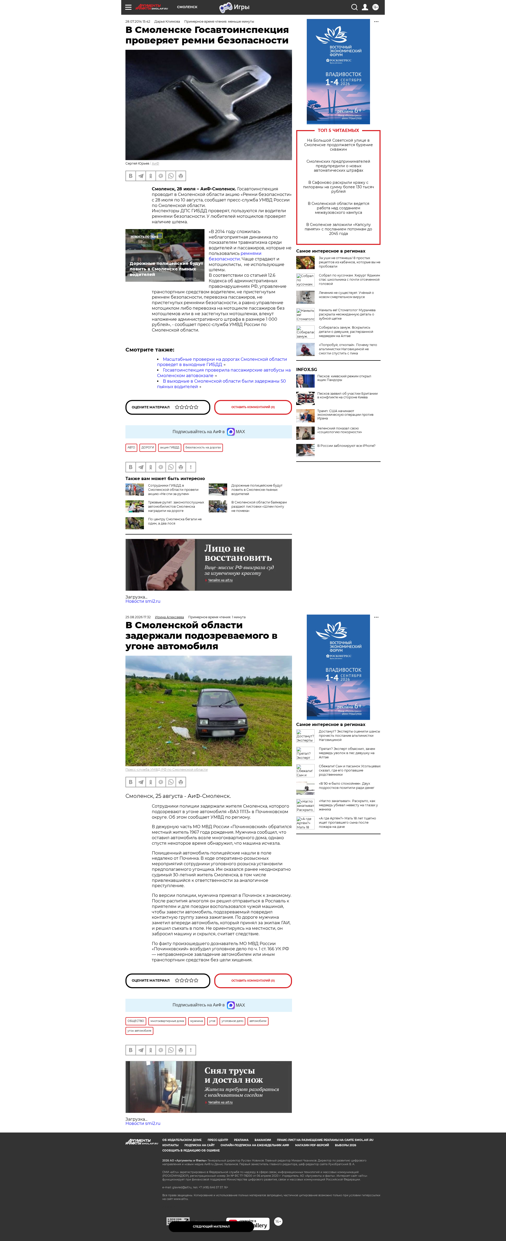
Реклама (241, 1140)
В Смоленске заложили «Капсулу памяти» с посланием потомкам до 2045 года (338, 229)
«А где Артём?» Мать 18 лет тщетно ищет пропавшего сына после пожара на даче (347, 822)
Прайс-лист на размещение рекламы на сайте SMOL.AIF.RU (325, 1140)
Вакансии (263, 1140)
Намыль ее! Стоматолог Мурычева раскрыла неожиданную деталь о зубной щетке (347, 314)
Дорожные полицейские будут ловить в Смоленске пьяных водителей (257, 489)
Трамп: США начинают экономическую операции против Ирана (345, 414)
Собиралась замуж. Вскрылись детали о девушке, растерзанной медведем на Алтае (346, 331)
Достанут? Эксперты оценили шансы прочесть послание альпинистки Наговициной (349, 735)
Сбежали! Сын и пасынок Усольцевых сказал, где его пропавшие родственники (350, 770)
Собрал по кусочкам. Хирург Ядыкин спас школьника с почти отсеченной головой (349, 279)
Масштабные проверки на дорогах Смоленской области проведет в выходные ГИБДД (222, 362)
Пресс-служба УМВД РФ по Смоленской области (166, 770)
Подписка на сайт (199, 1145)
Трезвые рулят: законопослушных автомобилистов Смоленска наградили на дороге (176, 506)
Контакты (170, 1145)
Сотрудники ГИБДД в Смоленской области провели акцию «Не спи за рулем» (173, 489)
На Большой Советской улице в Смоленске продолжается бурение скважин (338, 145)
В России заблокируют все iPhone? (346, 446)
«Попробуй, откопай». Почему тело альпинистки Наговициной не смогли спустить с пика (348, 349)
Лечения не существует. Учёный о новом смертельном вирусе (346, 295)
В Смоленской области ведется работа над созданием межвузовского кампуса (338, 208)
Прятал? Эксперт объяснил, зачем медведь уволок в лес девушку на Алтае (347, 753)
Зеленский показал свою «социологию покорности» (339, 430)
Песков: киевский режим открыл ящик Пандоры (344, 378)
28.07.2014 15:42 (137, 21)
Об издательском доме (182, 1140)
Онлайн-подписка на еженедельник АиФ (255, 1145)
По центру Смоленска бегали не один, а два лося (175, 521)
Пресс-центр (218, 1140)
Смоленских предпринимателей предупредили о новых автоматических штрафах (338, 166)
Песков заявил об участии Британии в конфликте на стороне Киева (347, 395)
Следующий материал (211, 1226)
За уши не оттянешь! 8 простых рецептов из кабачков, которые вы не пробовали (349, 262)
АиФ (155, 163)
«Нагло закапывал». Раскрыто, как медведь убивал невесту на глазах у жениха (348, 805)
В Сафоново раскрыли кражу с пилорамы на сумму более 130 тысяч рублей (338, 187)
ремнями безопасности (235, 256)
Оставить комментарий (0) (253, 407)
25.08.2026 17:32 (138, 617)
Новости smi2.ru (142, 601)
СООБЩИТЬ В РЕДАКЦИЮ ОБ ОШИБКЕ (191, 1150)
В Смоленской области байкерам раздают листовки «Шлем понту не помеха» (259, 506)
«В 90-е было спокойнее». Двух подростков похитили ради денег (346, 786)
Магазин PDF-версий (312, 1145)
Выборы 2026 (345, 1145)
